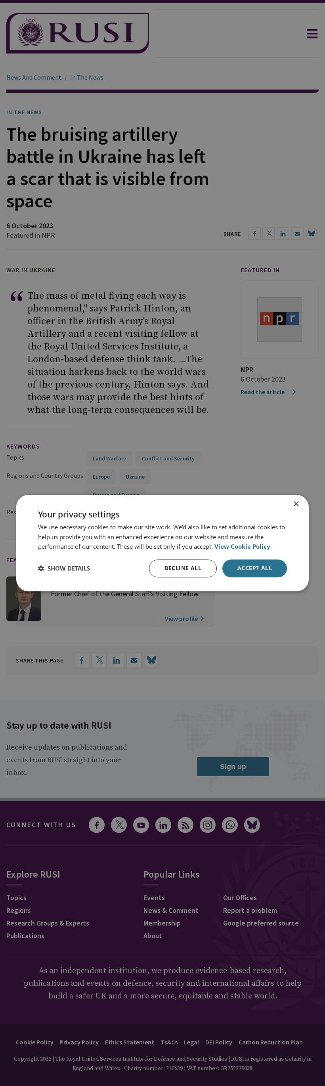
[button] (64, 568)
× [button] (296, 504)
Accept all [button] (254, 568)
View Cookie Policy (242, 547)
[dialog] (162, 543)
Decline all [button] (182, 568)
